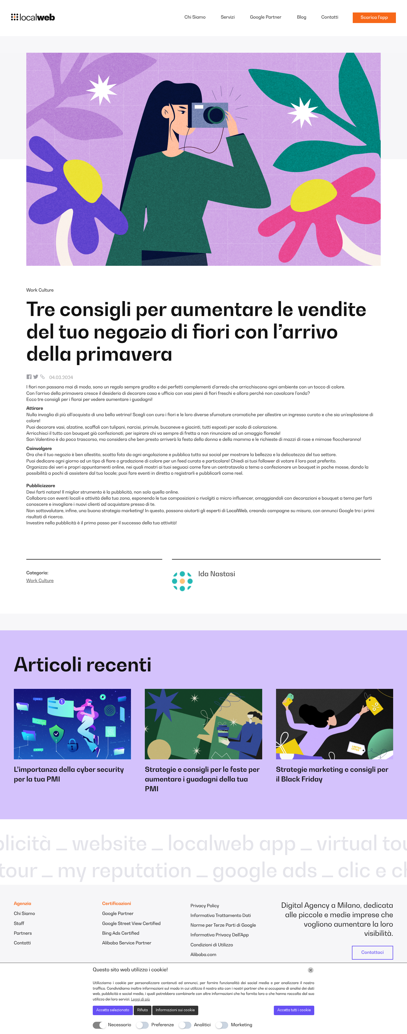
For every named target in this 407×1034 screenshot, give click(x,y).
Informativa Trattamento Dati (220, 916)
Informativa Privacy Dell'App (219, 935)
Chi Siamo (194, 17)
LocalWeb (236, 511)
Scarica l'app (374, 18)
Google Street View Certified (131, 924)
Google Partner (265, 17)
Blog (301, 17)
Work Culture (40, 290)
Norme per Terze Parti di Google (223, 925)
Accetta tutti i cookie (294, 1010)
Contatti (329, 17)
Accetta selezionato (112, 1010)
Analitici (202, 1025)
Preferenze (162, 1025)
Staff (19, 924)
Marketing (241, 1025)
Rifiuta (142, 1010)
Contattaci (372, 952)
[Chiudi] (310, 970)
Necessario (119, 1025)
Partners (23, 933)
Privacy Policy (204, 906)
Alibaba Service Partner (126, 943)
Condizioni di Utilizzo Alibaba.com (211, 950)
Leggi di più (140, 999)
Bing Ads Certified (120, 933)
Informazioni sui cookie (175, 1010)
